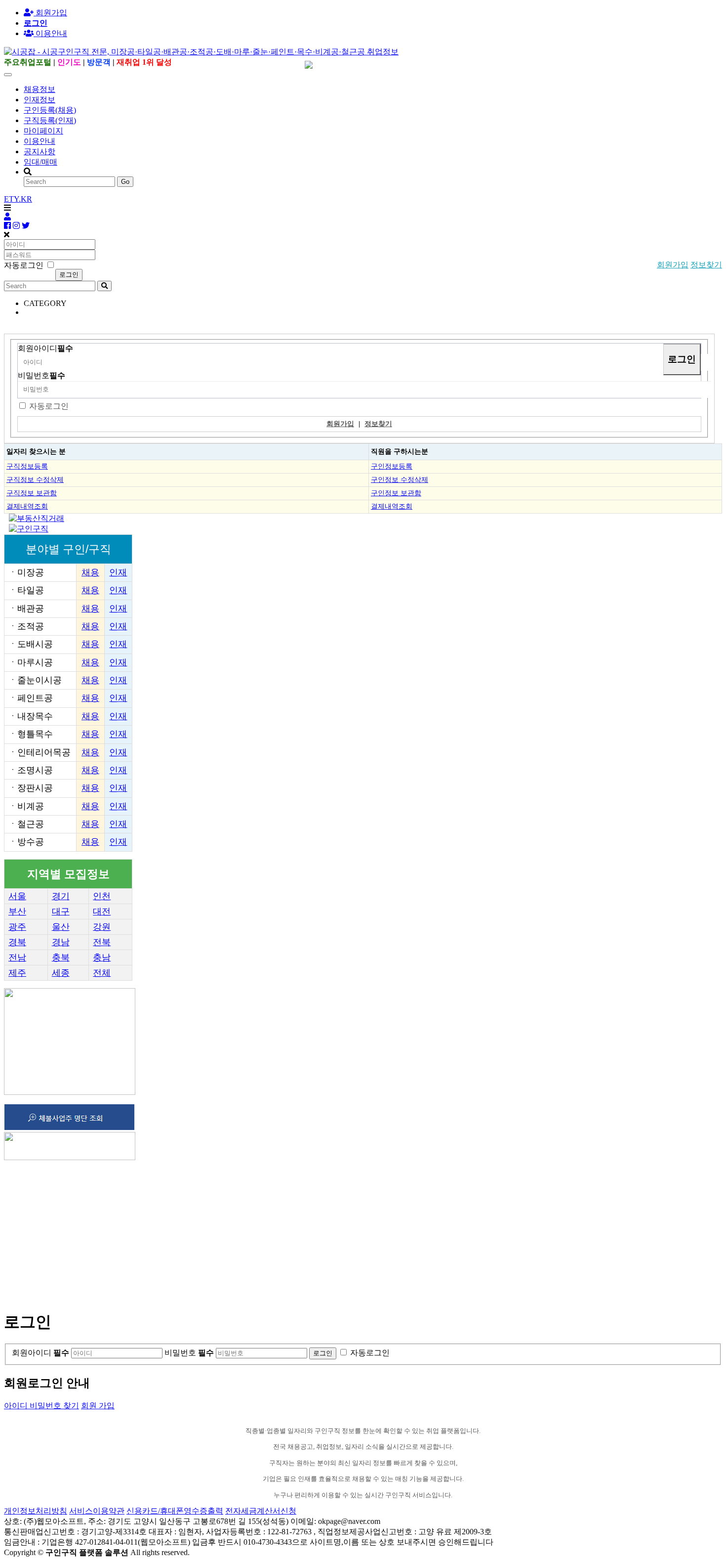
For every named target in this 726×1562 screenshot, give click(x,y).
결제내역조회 (27, 506)
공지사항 (39, 151)
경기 (61, 896)
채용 (90, 572)
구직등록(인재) (50, 120)
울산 (61, 927)
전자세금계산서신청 (260, 1511)
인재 (118, 572)
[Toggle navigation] (8, 74)
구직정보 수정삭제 (35, 479)
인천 (102, 896)
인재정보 (39, 99)
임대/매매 (40, 162)
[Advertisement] (300, 1231)
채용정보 (39, 89)
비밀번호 (41, 375)
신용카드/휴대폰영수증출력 (174, 1511)
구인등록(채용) (50, 110)
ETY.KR (18, 199)
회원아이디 (45, 348)
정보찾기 (706, 264)
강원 (102, 927)
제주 (17, 973)
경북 (17, 942)
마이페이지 (43, 131)
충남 (102, 957)
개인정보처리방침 (35, 1511)
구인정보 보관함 (396, 493)
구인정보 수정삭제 (399, 479)
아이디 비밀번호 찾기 (41, 1405)
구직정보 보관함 (31, 493)
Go (125, 181)
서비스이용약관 (96, 1511)
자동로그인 (49, 406)
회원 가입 (98, 1405)
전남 (17, 957)
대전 (102, 911)
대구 (61, 911)
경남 (61, 942)
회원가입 (50, 12)
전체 (102, 973)
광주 (17, 927)
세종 (61, 973)
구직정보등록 (27, 466)
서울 (17, 896)
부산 (17, 911)
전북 (102, 942)
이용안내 (39, 141)
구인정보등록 (391, 466)
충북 (61, 957)
